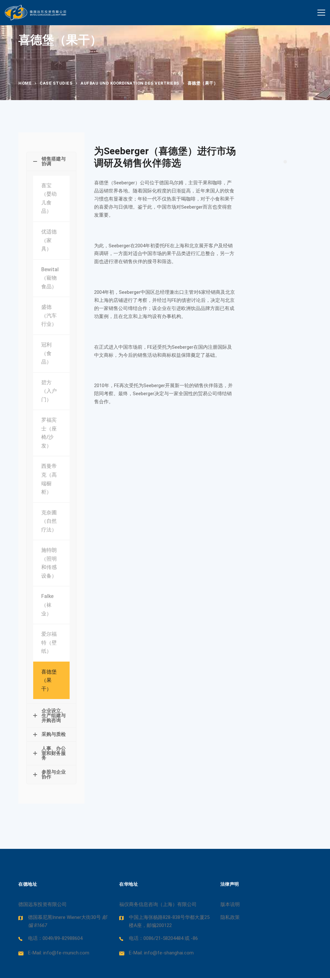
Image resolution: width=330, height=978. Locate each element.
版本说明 (230, 904)
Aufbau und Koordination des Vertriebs (130, 83)
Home (25, 83)
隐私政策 (230, 917)
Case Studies (56, 83)
